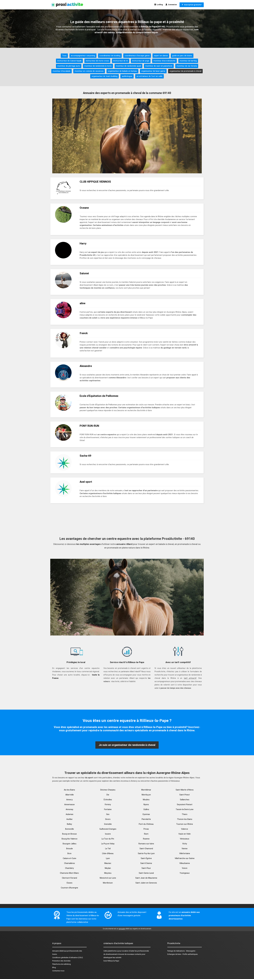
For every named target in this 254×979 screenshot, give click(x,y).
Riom (146, 834)
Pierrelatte (146, 819)
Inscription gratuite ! (192, 5)
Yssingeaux (185, 873)
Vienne (184, 848)
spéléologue (127, 76)
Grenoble (108, 824)
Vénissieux (184, 839)
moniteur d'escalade (61, 71)
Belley (69, 824)
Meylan (108, 868)
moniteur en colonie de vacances (89, 71)
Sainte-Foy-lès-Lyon (146, 853)
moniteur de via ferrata (187, 66)
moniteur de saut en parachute (158, 66)
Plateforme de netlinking (61, 964)
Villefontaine (184, 853)
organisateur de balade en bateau (122, 71)
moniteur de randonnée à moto (98, 66)
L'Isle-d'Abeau (108, 853)
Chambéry (69, 868)
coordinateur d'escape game (137, 55)
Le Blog (159, 5)
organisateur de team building (104, 76)
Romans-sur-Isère (146, 844)
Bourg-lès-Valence (69, 839)
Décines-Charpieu (107, 790)
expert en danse (161, 55)
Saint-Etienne (146, 863)
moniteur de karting (188, 61)
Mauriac (107, 863)
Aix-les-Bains (69, 790)
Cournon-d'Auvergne (69, 888)
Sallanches (184, 800)
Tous (64, 55)
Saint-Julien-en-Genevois (146, 883)
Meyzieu (107, 873)
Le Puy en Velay (107, 844)
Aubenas (69, 814)
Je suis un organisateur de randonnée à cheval (127, 745)
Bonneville (69, 829)
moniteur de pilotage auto (68, 66)
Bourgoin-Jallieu (69, 844)
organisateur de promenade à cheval (185, 71)
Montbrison (108, 883)
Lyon (108, 858)
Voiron (184, 868)
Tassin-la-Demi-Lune (184, 809)
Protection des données (61, 961)
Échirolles (108, 800)
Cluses (69, 883)
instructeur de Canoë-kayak (69, 61)
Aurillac (69, 819)
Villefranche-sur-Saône (184, 858)
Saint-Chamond (146, 848)
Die (107, 795)
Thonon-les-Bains (184, 819)
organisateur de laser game (153, 71)
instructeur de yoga (140, 61)
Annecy (69, 800)
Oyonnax (146, 814)
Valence (184, 829)
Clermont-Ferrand (69, 878)
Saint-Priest (184, 795)
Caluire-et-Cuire (69, 858)
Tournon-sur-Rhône (184, 824)
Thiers (184, 814)
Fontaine (108, 809)
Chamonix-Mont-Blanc (69, 873)
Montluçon (146, 795)
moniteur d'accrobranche (164, 61)
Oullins (146, 809)
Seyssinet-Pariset (184, 804)
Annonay (69, 809)
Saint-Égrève (146, 858)
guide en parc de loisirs (182, 55)
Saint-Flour (146, 868)
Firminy (108, 804)
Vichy (184, 844)
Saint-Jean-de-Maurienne (146, 878)
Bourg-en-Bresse (69, 834)
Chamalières (69, 863)
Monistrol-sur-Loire (108, 878)
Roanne (146, 839)
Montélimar (146, 790)
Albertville (69, 795)
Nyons (146, 804)
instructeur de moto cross (97, 61)
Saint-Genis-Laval (146, 873)
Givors (107, 819)
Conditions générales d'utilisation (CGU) (67, 957)
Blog (54, 967)
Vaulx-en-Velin (184, 834)
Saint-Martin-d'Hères (185, 790)
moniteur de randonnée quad (128, 66)
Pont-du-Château (146, 824)
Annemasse (69, 804)
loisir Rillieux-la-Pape (111, 961)
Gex (107, 814)
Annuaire (55, 951)
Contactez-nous (58, 971)
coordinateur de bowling (109, 55)
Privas (146, 829)
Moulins (146, 800)
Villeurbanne (184, 863)
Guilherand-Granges (107, 829)
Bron (69, 853)
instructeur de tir (120, 61)
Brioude (69, 848)
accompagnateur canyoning (83, 55)
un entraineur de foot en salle (149, 76)
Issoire (108, 834)
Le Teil (108, 848)
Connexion (172, 5)
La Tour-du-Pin (108, 839)
